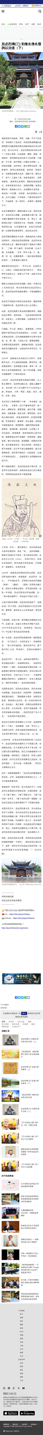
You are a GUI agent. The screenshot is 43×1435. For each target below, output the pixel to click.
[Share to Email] (28, 126)
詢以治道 (20, 1022)
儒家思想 (5, 1027)
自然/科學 (21, 1359)
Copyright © (7, 1426)
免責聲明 (24, 1424)
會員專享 (13, 24)
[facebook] (9, 1388)
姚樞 (33, 1024)
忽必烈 (11, 1022)
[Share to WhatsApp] (25, 126)
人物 (21, 1345)
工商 (21, 1380)
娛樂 (21, 1373)
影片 (21, 1314)
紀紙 (21, 1363)
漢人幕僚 (5, 1024)
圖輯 (21, 1377)
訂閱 (38, 1013)
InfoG (21, 1331)
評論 (21, 1342)
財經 (21, 1328)
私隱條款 (33, 1424)
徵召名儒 (15, 1024)
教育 (21, 1370)
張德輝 (25, 1024)
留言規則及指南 (4, 1007)
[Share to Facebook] (16, 126)
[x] (18, 1388)
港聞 (33, 24)
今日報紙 (21, 1310)
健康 (21, 1352)
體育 (21, 1366)
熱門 (27, 24)
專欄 (21, 1335)
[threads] (13, 1388)
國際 (21, 1324)
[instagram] (4, 1388)
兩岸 (39, 24)
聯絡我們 (15, 1424)
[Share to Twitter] (19, 126)
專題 (21, 1338)
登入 (24, 1013)
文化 (21, 1356)
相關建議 (6, 1424)
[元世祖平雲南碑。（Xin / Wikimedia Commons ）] (21, 80)
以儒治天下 (16, 1027)
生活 (21, 1349)
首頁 (3, 24)
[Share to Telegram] (22, 126)
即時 (21, 24)
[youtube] (23, 1388)
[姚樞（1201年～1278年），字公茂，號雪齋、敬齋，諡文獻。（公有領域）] (21, 507)
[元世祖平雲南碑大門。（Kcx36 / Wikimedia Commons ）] (21, 870)
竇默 (29, 1022)
